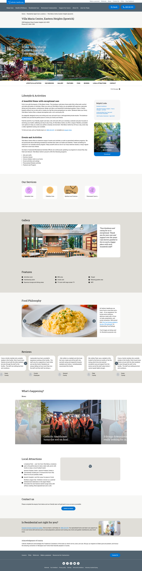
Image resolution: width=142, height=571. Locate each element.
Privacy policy (62, 567)
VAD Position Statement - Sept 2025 (105, 116)
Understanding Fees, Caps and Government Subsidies (104, 113)
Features (70, 83)
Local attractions (99, 83)
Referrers (36, 555)
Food (78, 83)
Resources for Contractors (61, 555)
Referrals (46, 567)
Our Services (49, 83)
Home (23, 14)
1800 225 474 (50, 130)
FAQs (29, 555)
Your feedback (54, 567)
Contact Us (115, 555)
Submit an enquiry (68, 508)
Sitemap (69, 567)
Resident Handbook (101, 106)
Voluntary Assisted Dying (91, 567)
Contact (113, 83)
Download (107, 154)
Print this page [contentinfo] (114, 89)
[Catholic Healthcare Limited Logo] (16, 2)
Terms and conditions (78, 567)
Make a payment (46, 555)
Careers (24, 555)
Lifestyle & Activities (33, 83)
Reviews (86, 83)
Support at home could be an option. (32, 528)
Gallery (60, 83)
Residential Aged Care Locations (36, 14)
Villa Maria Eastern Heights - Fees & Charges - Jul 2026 (105, 109)
